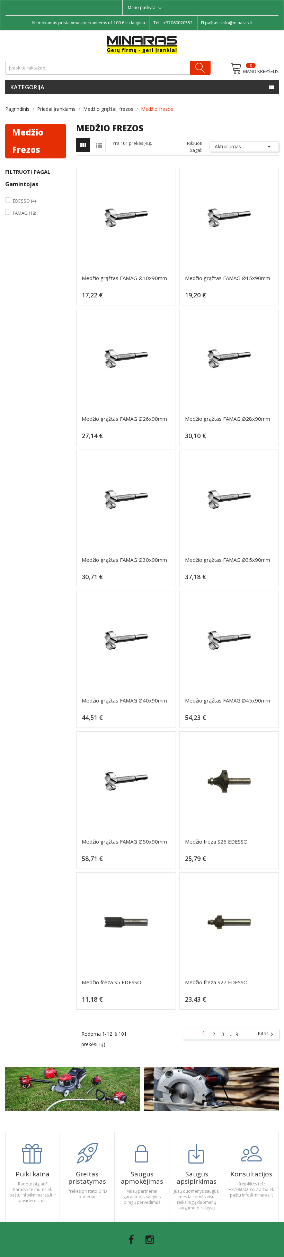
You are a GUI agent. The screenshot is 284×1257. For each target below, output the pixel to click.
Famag (24, 213)
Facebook (131, 1240)
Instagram (150, 1240)
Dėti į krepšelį (128, 298)
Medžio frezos (27, 140)
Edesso (24, 201)
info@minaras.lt (236, 23)
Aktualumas (244, 146)
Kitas (266, 1034)
